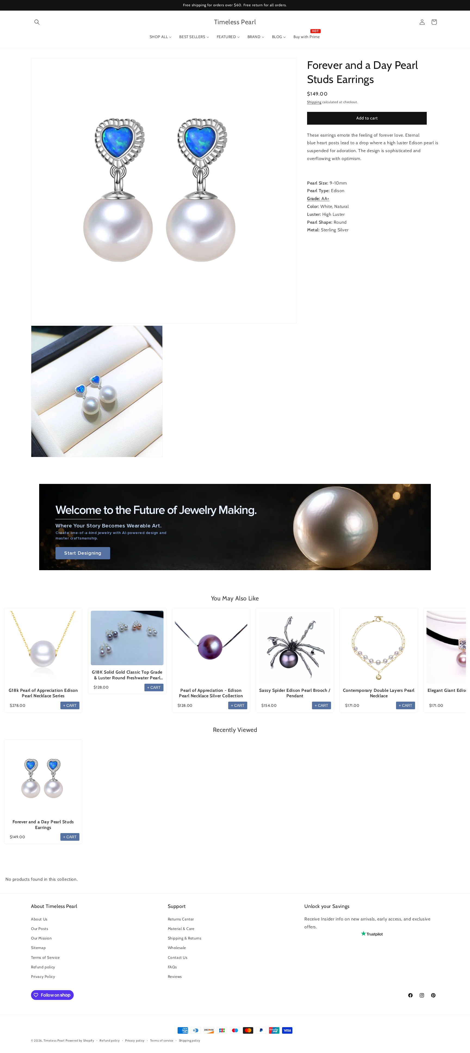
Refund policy (43, 966)
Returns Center (181, 918)
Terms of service (162, 1040)
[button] (37, 22)
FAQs (172, 966)
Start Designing (82, 553)
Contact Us (178, 957)
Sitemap (38, 947)
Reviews (175, 976)
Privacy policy (135, 1040)
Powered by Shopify (80, 1040)
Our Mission (41, 938)
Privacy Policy (43, 976)
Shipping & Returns (185, 938)
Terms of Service (45, 957)
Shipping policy (190, 1040)
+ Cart (70, 705)
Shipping (314, 102)
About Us (39, 918)
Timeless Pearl (54, 1040)
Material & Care (181, 928)
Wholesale (177, 947)
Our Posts (39, 928)
